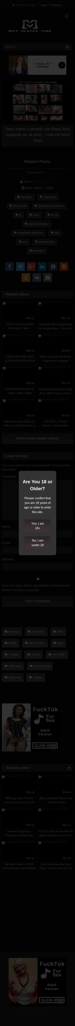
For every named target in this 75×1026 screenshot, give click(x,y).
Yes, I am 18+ (37, 526)
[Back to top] (63, 1014)
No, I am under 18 (38, 543)
